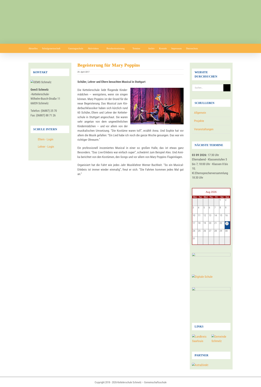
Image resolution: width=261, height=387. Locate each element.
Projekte (199, 121)
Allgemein (200, 112)
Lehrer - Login (46, 146)
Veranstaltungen (203, 129)
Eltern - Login (45, 139)
